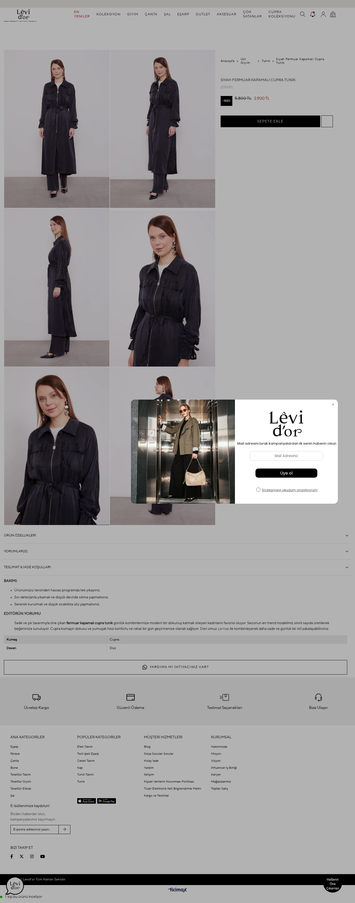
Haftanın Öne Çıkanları (332, 883)
